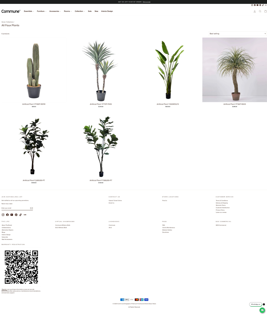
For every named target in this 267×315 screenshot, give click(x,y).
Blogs (3, 232)
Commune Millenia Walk (62, 225)
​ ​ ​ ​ (162, 235)
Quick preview (34, 176)
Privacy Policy (220, 210)
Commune (112, 225)
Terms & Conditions (222, 200)
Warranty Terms (220, 205)
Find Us (164, 200)
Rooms (67, 11)
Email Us (111, 203)
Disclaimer (165, 232)
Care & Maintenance (168, 227)
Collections (9, 22)
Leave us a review (221, 212)
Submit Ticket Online (115, 200)
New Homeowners (7, 239)
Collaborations (6, 227)
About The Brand (7, 225)
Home (3, 22)
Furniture (41, 11)
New (96, 11)
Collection (79, 11)
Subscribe (5, 237)
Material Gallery (167, 230)
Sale (90, 11)
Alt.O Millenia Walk (61, 227)
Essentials (28, 11)
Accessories (54, 11)
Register (4, 289)
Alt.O (110, 227)
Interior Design (107, 11)
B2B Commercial (221, 225)
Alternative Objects (7, 230)
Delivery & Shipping (222, 203)
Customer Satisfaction (223, 208)
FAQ (163, 225)
